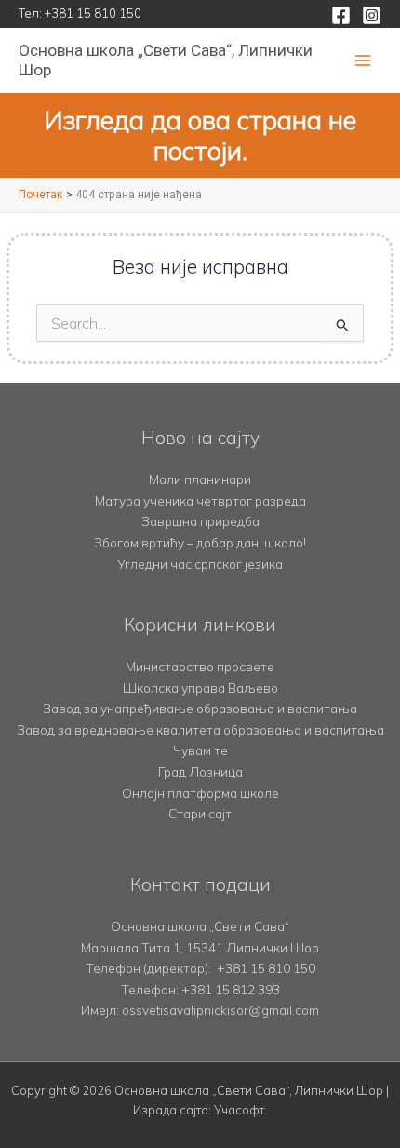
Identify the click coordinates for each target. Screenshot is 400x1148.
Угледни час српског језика (200, 564)
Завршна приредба (200, 521)
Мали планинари (200, 479)
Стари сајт (200, 813)
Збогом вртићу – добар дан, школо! (200, 542)
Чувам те (200, 750)
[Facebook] (341, 15)
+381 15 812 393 (230, 989)
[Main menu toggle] (363, 61)
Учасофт (239, 1109)
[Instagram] (371, 15)
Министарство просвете (200, 666)
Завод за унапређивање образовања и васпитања (200, 708)
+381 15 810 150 (93, 13)
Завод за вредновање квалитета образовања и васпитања (200, 729)
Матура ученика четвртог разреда (200, 500)
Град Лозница (200, 771)
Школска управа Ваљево (200, 688)
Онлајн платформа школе (200, 793)
